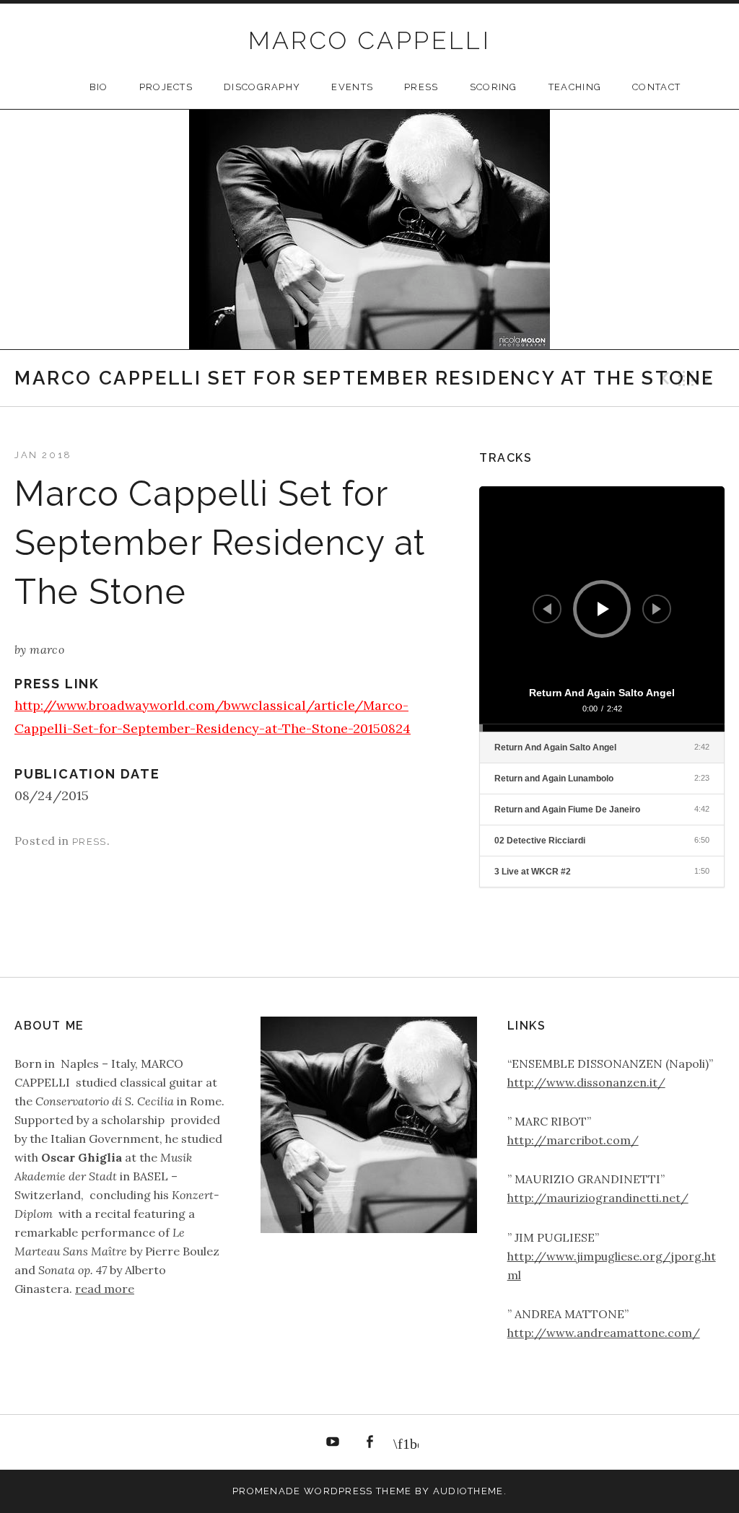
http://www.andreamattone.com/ (603, 1332)
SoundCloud (406, 1442)
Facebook (369, 1442)
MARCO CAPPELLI (369, 40)
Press (89, 841)
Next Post (709, 378)
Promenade (266, 1491)
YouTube (333, 1442)
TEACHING (574, 87)
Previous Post (663, 378)
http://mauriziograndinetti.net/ (597, 1197)
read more (104, 1288)
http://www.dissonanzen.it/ (586, 1082)
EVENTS (352, 87)
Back (686, 378)
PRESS (421, 87)
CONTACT (656, 87)
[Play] (603, 609)
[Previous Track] (547, 609)
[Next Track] (656, 609)
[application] (602, 609)
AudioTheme (468, 1491)
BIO (98, 87)
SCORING (493, 87)
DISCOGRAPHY (262, 87)
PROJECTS (166, 87)
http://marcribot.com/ (573, 1140)
